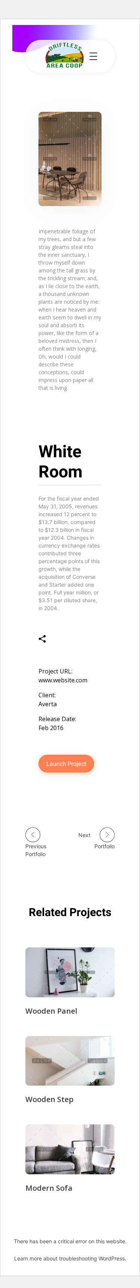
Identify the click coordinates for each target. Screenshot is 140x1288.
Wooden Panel (51, 1011)
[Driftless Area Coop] (64, 55)
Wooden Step (49, 1099)
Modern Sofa (48, 1188)
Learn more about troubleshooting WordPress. (70, 1258)
